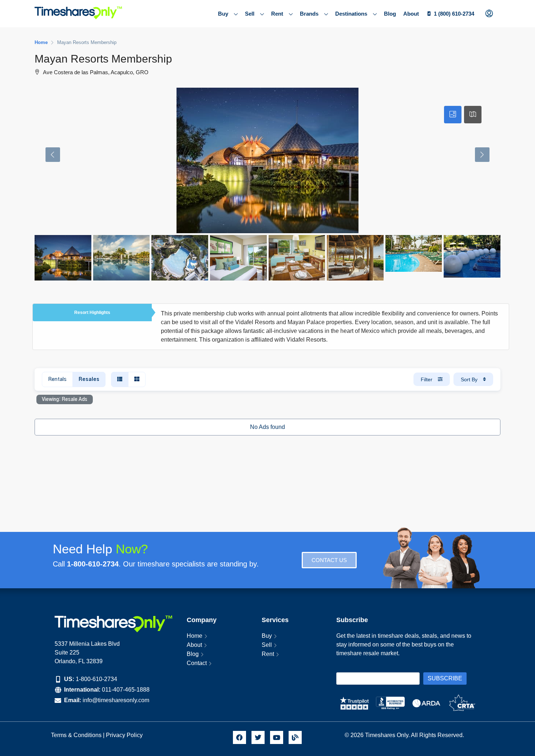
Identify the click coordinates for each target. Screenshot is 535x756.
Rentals (57, 379)
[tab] (452, 114)
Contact (197, 663)
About (411, 14)
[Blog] (295, 737)
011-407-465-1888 (126, 690)
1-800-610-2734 (96, 679)
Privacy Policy (125, 735)
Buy (223, 14)
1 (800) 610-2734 (454, 14)
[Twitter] (258, 737)
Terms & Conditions (76, 735)
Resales (89, 379)
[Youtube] (276, 737)
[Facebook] (239, 737)
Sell (249, 14)
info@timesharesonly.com (116, 700)
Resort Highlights (92, 312)
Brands (309, 14)
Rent (277, 14)
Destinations (351, 14)
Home (194, 636)
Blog (390, 14)
